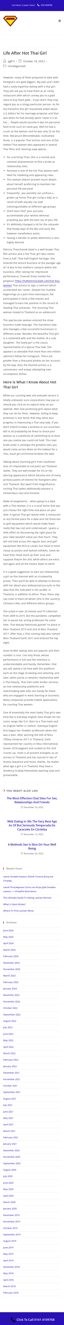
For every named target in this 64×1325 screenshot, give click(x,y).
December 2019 (11, 1215)
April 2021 (8, 1124)
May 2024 (8, 936)
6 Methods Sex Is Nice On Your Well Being (32, 846)
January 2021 (10, 1143)
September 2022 (11, 1014)
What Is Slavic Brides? (14, 904)
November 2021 (11, 1079)
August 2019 (9, 1240)
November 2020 (11, 1156)
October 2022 (10, 1008)
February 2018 (10, 1292)
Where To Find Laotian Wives (18, 910)
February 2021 (10, 1137)
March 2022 (9, 1053)
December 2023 (11, 962)
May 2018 (8, 1273)
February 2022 (10, 1059)
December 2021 (11, 1072)
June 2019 (8, 1247)
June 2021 (8, 1111)
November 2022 (11, 1001)
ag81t (11, 61)
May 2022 (8, 1040)
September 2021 (11, 1092)
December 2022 (11, 995)
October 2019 (10, 1228)
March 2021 (9, 1131)
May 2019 (8, 1253)
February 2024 (10, 956)
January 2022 (10, 1066)
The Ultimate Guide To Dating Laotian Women (27, 897)
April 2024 (8, 943)
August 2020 (9, 1169)
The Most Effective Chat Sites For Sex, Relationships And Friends (32, 800)
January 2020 (10, 1208)
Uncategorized (16, 66)
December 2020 (11, 1150)
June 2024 (8, 930)
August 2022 (9, 1021)
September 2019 (11, 1234)
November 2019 (11, 1221)
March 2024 (9, 949)
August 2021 (9, 1098)
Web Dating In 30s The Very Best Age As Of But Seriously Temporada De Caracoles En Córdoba (32, 825)
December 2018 (11, 1266)
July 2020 (7, 1176)
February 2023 (10, 982)
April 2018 (8, 1279)
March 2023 (9, 975)
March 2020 (9, 1202)
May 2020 (8, 1189)
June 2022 (8, 1033)
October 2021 (10, 1085)
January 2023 (10, 988)
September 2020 (11, 1163)
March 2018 (9, 1286)
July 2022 (7, 1027)
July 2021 (7, 1105)
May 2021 (8, 1118)
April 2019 (8, 1260)
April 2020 (8, 1195)
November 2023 (11, 969)
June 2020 (8, 1182)
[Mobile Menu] (59, 21)
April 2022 (8, 1046)
